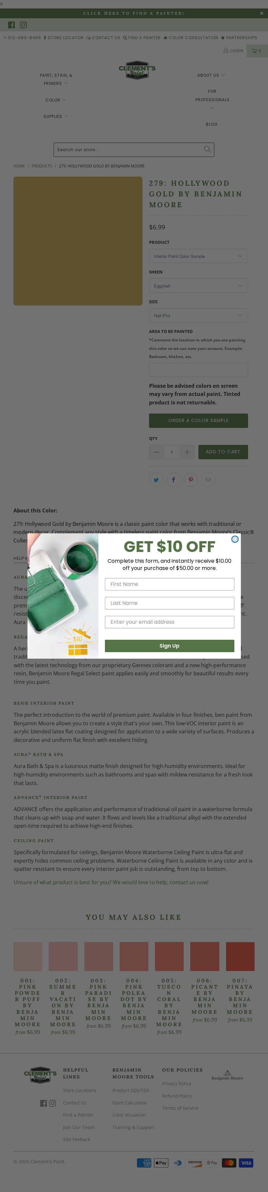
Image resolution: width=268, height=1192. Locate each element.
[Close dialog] (235, 539)
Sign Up (169, 646)
